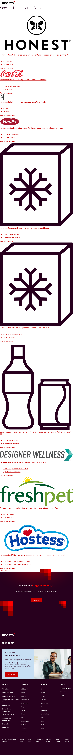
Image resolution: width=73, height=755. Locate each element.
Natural (23, 696)
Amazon (43, 699)
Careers (63, 692)
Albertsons (44, 710)
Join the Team (11, 674)
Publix (42, 717)
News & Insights (65, 688)
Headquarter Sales (7, 692)
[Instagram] (6, 642)
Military (23, 714)
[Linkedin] (9, 642)
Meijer (42, 724)
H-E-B (42, 721)
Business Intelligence (8, 714)
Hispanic (23, 724)
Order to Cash (6, 724)
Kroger (43, 689)
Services (5, 685)
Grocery (23, 692)
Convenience (25, 699)
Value (23, 710)
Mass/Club (24, 703)
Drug (22, 707)
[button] (69, 2)
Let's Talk (36, 600)
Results (62, 685)
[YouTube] (12, 642)
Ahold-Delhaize (45, 714)
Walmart (43, 692)
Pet (22, 717)
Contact (62, 695)
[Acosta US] (9, 635)
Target (43, 696)
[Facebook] (3, 642)
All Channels (24, 689)
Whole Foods (44, 703)
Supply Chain (5, 727)
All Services (5, 689)
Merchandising (6, 705)
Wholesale (24, 728)
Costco (43, 707)
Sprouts (43, 728)
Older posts (3, 570)
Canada (23, 732)
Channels (24, 685)
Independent (25, 721)
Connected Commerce (8, 696)
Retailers (44, 685)
